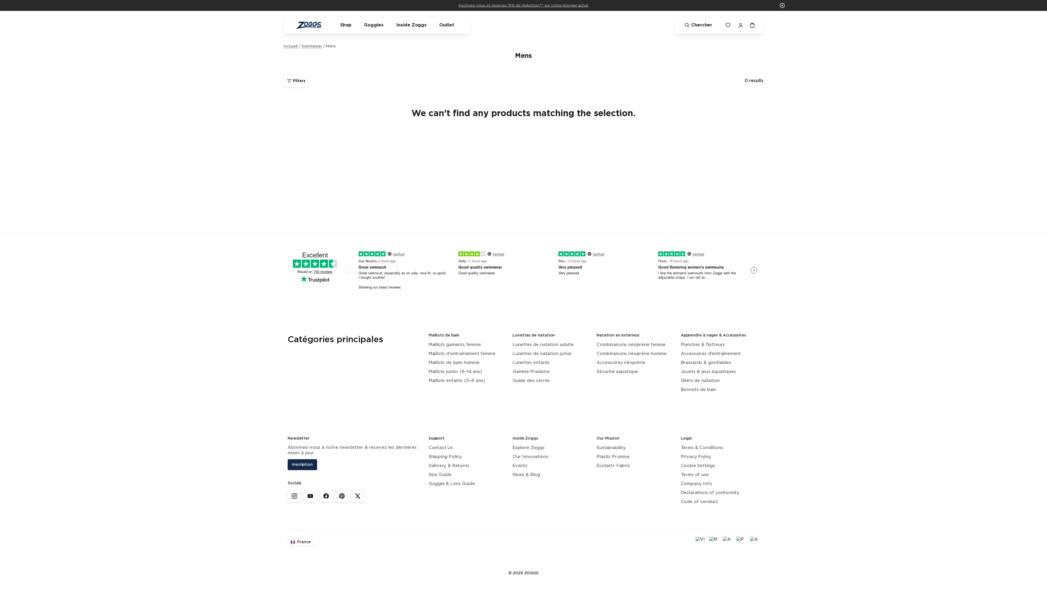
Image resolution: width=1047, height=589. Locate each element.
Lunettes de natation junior (542, 354)
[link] (294, 496)
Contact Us (441, 448)
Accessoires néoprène (621, 363)
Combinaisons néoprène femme (631, 345)
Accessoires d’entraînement (711, 354)
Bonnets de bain (698, 390)
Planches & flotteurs (703, 345)
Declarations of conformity (710, 493)
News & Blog (526, 475)
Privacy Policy (696, 457)
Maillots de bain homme (454, 363)
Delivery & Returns (449, 466)
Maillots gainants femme (455, 345)
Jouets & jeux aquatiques (708, 372)
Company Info (696, 484)
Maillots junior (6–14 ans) (455, 372)
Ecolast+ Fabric (613, 466)
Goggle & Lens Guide (452, 484)
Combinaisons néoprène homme (631, 354)
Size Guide (440, 475)
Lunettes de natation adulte (543, 345)
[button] (782, 5)
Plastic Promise (613, 457)
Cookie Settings (698, 466)
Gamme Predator (531, 372)
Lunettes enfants (531, 363)
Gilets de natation (700, 381)
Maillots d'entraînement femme (462, 354)
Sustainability (611, 448)
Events (520, 466)
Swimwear (312, 46)
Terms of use (695, 475)
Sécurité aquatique (617, 372)
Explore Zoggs (528, 448)
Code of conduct (699, 502)
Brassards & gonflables (706, 363)
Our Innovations (530, 457)
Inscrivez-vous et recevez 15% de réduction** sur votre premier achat (523, 5)
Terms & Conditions (702, 448)
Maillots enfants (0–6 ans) (457, 381)
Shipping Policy (445, 457)
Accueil (291, 46)
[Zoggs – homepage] (309, 25)
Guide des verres (531, 381)
